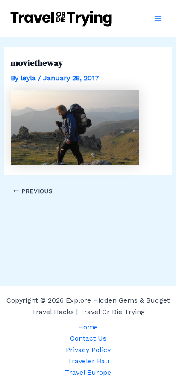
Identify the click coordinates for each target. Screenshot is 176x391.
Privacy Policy (88, 350)
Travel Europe (88, 372)
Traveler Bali (88, 361)
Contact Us (88, 338)
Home (88, 327)
